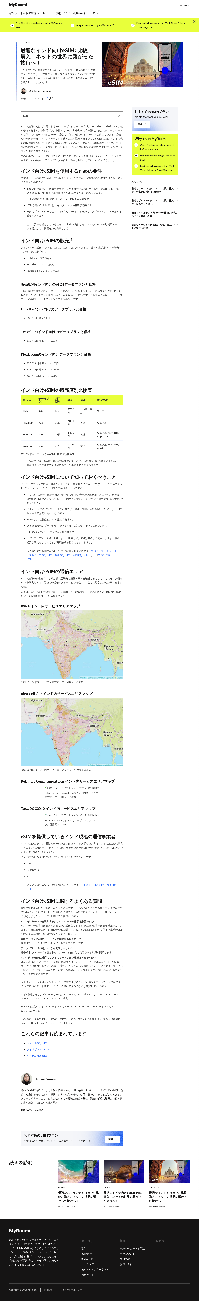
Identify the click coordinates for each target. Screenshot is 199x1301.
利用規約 (48, 1289)
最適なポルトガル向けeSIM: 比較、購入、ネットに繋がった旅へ (155, 202)
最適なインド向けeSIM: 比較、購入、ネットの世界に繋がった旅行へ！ (169, 1197)
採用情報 (125, 1259)
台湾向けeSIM (62, 555)
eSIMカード (63, 1187)
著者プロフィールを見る (32, 1110)
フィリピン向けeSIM (38, 1049)
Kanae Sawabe (42, 91)
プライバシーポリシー (71, 1289)
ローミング (87, 1264)
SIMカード (87, 1259)
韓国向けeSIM (80, 555)
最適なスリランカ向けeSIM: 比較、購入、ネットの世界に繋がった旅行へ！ (155, 190)
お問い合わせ (127, 1264)
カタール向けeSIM (37, 1043)
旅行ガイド (63, 13)
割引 (83, 1248)
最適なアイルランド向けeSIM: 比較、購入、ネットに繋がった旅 (155, 214)
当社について (127, 1253)
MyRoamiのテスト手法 (132, 1248)
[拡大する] (119, 614)
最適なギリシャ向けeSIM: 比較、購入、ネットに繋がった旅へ (155, 226)
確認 (110, 1138)
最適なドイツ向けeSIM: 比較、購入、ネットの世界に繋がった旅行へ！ (124, 1197)
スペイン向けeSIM (101, 551)
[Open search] (181, 5)
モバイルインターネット (95, 1269)
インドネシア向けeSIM (91, 884)
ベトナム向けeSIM (37, 1055)
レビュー (48, 13)
